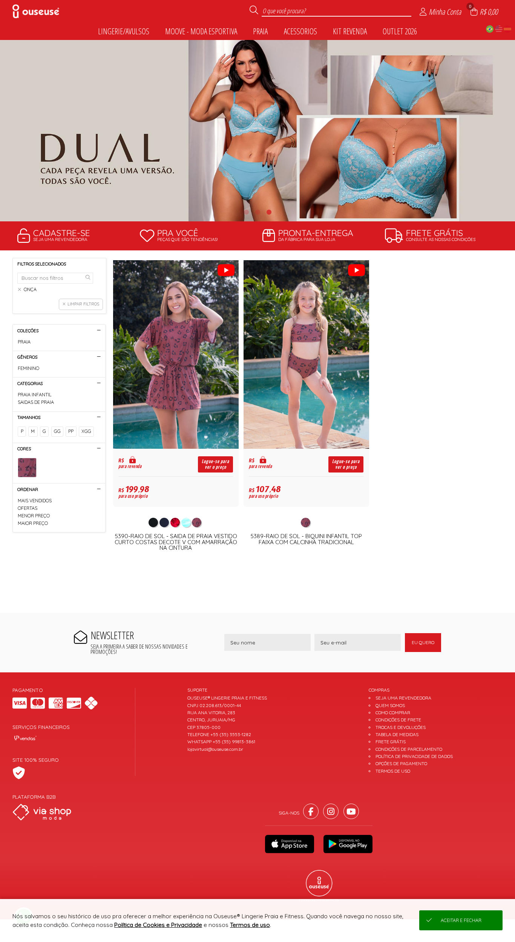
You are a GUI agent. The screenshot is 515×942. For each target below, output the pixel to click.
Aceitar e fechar (461, 920)
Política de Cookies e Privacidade (158, 924)
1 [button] (246, 212)
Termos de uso (250, 924)
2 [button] (257, 212)
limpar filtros (83, 304)
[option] (257, 130)
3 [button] (269, 212)
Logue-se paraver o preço (215, 464)
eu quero (423, 642)
